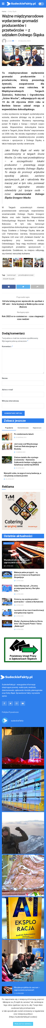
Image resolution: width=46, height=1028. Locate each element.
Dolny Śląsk (12, 11)
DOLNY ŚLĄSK (8, 279)
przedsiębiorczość (26, 275)
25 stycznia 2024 (24, 41)
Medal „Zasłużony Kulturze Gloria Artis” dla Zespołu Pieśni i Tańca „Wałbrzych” (28, 623)
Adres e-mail (7, 390)
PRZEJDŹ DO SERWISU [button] (23, 1024)
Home (4, 11)
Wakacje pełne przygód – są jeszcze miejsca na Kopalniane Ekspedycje (27, 574)
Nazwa (5, 378)
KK (13, 41)
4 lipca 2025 (9, 566)
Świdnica (8, 603)
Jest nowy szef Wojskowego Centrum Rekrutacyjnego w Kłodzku (26, 446)
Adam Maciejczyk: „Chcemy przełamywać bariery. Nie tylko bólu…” (27, 588)
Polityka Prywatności (10, 712)
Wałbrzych (9, 543)
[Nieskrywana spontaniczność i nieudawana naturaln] (23, 748)
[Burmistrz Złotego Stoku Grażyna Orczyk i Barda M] (23, 961)
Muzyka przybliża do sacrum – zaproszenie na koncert (17, 561)
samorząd (11, 275)
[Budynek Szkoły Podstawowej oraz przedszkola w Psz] (23, 790)
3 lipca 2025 (19, 616)
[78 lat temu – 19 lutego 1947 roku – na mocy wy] (23, 875)
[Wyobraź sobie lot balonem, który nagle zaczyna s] (23, 918)
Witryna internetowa (10, 401)
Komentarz (7, 346)
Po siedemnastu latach (24, 434)
